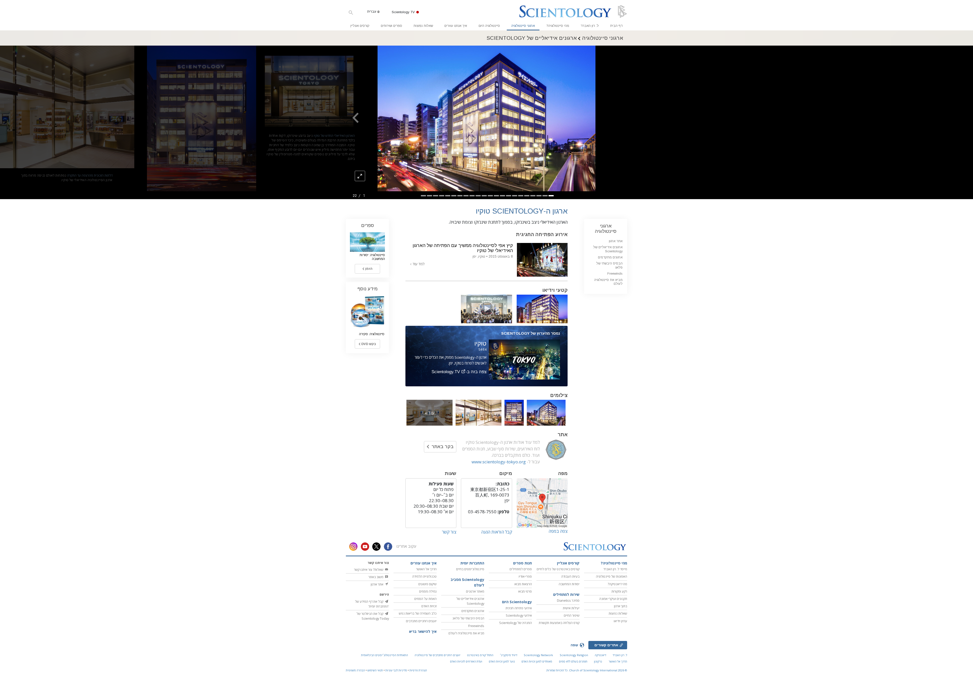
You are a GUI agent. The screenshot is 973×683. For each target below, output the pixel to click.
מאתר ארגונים (475, 591)
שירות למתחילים (566, 594)
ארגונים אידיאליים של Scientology (608, 249)
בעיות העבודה (570, 576)
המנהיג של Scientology (515, 622)
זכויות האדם (429, 606)
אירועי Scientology (519, 615)
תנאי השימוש (375, 670)
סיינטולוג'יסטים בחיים (470, 569)
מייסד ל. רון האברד (615, 569)
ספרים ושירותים (391, 26)
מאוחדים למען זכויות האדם (536, 661)
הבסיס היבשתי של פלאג (468, 618)
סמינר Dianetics (568, 600)
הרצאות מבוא (523, 584)
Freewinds (615, 273)
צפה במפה (558, 531)
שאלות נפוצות (423, 26)
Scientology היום (517, 601)
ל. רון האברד (590, 26)
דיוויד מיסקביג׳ (508, 655)
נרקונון (598, 661)
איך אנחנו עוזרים (455, 26)
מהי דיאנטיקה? (617, 584)
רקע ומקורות (619, 591)
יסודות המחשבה (569, 584)
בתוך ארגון (620, 606)
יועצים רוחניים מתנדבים (421, 621)
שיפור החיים (571, 615)
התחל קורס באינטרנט (480, 655)
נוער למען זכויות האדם (502, 661)
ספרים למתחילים (521, 569)
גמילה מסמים (428, 591)
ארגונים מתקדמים (610, 257)
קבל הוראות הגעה (496, 532)
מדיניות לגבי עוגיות (396, 670)
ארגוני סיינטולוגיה (523, 26)
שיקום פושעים (427, 584)
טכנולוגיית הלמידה (424, 576)
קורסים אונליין (359, 26)
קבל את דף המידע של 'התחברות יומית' (372, 604)
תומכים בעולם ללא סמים (573, 661)
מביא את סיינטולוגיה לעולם (608, 282)
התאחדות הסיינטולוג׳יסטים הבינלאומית (384, 655)
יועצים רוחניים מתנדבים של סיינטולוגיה (437, 655)
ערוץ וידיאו (620, 621)
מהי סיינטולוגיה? (557, 26)
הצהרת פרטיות (418, 670)
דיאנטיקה (600, 655)
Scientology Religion (574, 655)
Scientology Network (538, 655)
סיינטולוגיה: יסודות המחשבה (372, 257)
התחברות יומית (472, 563)
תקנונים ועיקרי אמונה (613, 598)
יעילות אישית (571, 608)
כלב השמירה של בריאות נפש (418, 613)
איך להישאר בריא (423, 631)
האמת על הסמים (425, 598)
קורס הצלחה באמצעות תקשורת (559, 622)
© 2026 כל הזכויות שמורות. (586, 670)
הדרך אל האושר (426, 569)
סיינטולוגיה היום (489, 26)
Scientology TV (403, 12)
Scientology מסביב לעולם (467, 582)
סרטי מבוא (525, 591)
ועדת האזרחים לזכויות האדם (466, 661)
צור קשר (449, 532)
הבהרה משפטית (355, 670)
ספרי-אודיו (525, 576)
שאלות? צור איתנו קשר (369, 569)
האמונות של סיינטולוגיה (611, 576)
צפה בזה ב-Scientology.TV (459, 371)
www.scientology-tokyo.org (499, 462)
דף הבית (616, 26)
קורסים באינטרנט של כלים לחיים (558, 569)
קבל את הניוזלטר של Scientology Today (373, 616)
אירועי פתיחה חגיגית (519, 608)
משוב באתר (376, 577)
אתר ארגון (616, 241)
